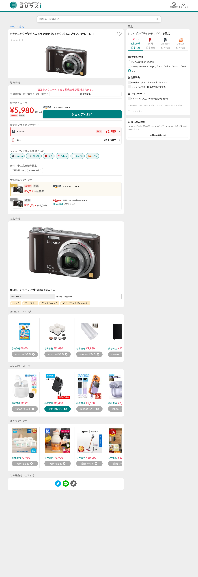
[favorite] (119, 33)
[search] (157, 19)
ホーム (13, 26)
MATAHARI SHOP (62, 107)
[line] (66, 484)
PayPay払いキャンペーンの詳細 (142, 105)
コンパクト (30, 303)
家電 (21, 26)
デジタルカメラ (50, 303)
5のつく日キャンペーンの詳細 (170, 105)
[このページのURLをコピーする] (73, 483)
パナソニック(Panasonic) (75, 303)
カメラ (16, 303)
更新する (87, 94)
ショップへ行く (82, 114)
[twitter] (58, 484)
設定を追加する (159, 135)
